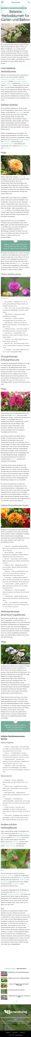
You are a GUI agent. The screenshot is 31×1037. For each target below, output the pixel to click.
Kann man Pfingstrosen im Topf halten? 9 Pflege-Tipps (19, 984)
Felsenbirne (15, 841)
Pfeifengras (7, 141)
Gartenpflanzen (4, 6)
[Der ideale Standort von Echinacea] (4, 991)
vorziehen (3, 210)
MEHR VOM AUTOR (21, 968)
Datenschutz (15, 1032)
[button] (28, 2)
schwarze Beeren (17, 837)
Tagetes (9, 83)
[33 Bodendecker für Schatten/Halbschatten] (4, 973)
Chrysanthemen (20, 79)
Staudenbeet (19, 112)
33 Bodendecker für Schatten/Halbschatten (18, 972)
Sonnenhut (7, 148)
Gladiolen (3, 83)
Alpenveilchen (8, 85)
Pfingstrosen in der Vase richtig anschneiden (18, 978)
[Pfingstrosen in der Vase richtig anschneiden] (4, 979)
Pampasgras (10, 894)
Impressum (22, 1032)
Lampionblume (16, 883)
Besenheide (17, 81)
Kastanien (10, 875)
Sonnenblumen (24, 83)
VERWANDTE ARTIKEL (10, 968)
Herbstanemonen (5, 79)
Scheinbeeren (4, 881)
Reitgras (27, 139)
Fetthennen (24, 81)
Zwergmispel (4, 843)
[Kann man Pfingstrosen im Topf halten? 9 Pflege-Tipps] (4, 985)
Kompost (13, 459)
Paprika (22, 877)
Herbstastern (4, 81)
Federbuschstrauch (10, 845)
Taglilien (22, 145)
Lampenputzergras (20, 892)
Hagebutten (4, 875)
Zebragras (18, 894)
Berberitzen (23, 879)
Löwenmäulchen (5, 143)
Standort (20, 177)
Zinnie (12, 143)
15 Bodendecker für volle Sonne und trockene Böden (19, 996)
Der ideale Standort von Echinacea (16, 990)
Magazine (8, 1032)
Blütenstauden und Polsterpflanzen (18, 8)
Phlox (26, 145)
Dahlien (13, 79)
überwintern (19, 263)
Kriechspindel (12, 843)
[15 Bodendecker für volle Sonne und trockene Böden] (4, 997)
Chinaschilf (22, 139)
